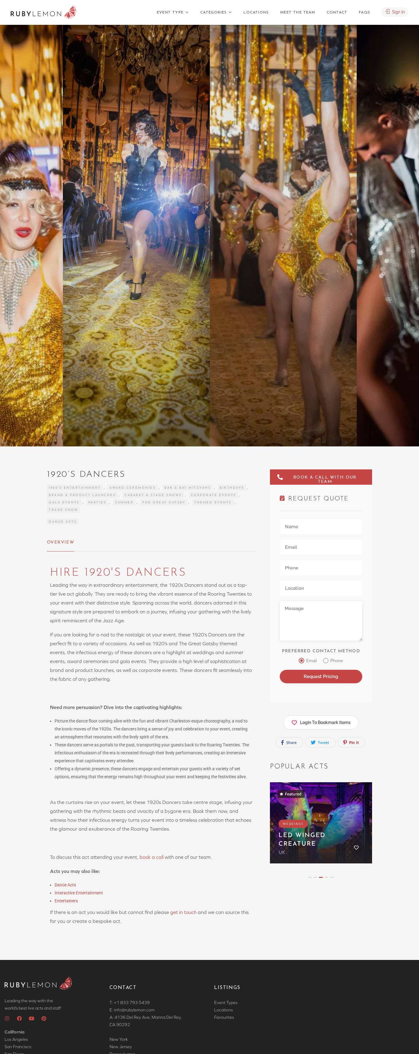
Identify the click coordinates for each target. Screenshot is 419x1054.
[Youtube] (31, 1018)
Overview (60, 542)
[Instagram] (7, 1018)
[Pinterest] (43, 1018)
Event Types (225, 1002)
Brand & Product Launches (82, 495)
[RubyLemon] (43, 12)
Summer (124, 502)
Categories (213, 12)
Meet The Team (297, 12)
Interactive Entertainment (79, 892)
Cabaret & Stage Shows (153, 495)
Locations (256, 12)
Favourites (224, 1017)
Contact (337, 12)
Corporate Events (213, 495)
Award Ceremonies (133, 488)
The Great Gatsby (163, 502)
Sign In (398, 11)
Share (291, 742)
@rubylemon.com (138, 1009)
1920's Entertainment (75, 488)
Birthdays (232, 488)
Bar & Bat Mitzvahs (187, 488)
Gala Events (64, 502)
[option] (283, 235)
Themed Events (213, 502)
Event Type (170, 12)
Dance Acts (63, 522)
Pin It (353, 742)
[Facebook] (19, 1018)
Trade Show (63, 510)
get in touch (183, 912)
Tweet (323, 742)
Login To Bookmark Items (325, 722)
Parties (97, 502)
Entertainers (66, 900)
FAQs (364, 12)
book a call (151, 857)
